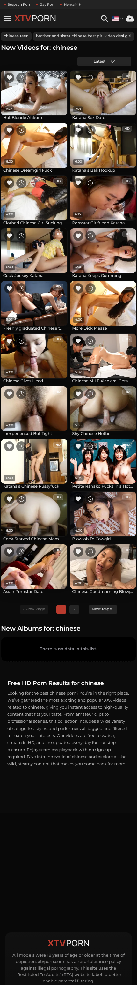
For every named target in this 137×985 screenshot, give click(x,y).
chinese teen (16, 36)
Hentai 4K (72, 4)
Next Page (102, 609)
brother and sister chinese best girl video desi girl (83, 36)
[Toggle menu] (7, 18)
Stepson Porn (19, 4)
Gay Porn (47, 4)
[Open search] (104, 18)
